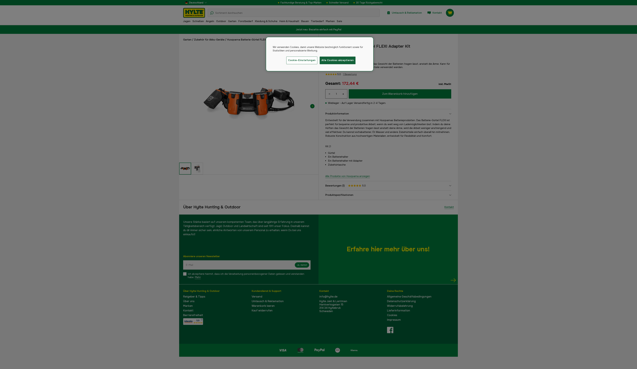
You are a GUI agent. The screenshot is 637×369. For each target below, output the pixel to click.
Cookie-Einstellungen (302, 60)
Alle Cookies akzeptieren (337, 60)
